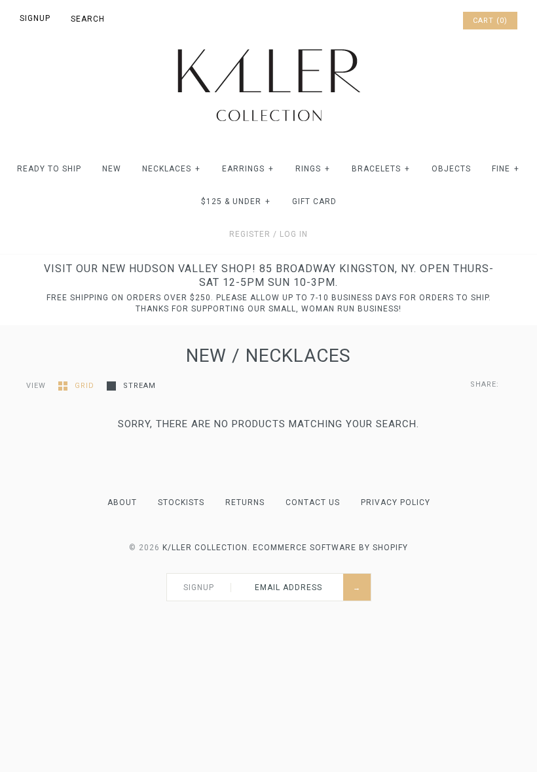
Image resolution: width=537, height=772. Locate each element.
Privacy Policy (395, 502)
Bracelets (381, 168)
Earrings (248, 168)
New (111, 168)
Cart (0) (490, 20)
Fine (505, 168)
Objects (451, 168)
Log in (294, 234)
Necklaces (171, 168)
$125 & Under (235, 201)
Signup (35, 18)
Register (249, 234)
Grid (86, 385)
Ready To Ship (49, 168)
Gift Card (314, 201)
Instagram (433, 21)
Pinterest (416, 21)
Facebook (399, 21)
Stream (139, 385)
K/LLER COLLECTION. (206, 547)
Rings (312, 168)
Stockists (181, 502)
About (122, 502)
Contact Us (313, 502)
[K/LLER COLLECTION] (268, 45)
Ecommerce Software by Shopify (330, 547)
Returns (245, 502)
